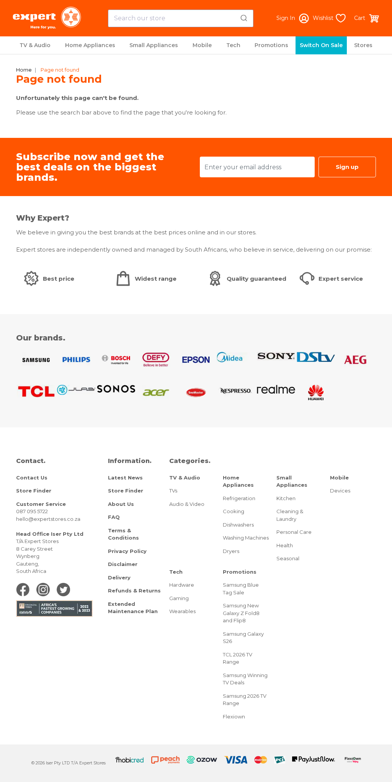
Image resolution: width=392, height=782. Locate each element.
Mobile (202, 45)
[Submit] (245, 16)
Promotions (271, 45)
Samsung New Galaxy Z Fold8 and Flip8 (241, 612)
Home (24, 70)
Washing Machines (246, 538)
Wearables (182, 611)
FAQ (114, 517)
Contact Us (31, 477)
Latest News (125, 477)
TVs (173, 491)
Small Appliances (153, 45)
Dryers (231, 551)
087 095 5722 (32, 511)
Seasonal (287, 558)
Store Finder (33, 491)
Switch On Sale (321, 45)
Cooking (233, 511)
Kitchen (286, 498)
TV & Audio (35, 45)
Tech (233, 45)
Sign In (285, 18)
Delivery (119, 577)
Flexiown (234, 716)
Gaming (179, 598)
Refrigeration (239, 498)
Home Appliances (90, 45)
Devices (340, 491)
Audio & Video (186, 504)
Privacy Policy (127, 551)
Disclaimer (122, 564)
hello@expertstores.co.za (48, 519)
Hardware (181, 585)
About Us (121, 504)
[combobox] (180, 18)
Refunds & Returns (134, 590)
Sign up (347, 166)
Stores (363, 45)
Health (284, 545)
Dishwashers (238, 525)
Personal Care (294, 532)
